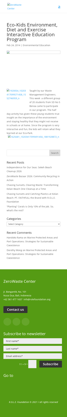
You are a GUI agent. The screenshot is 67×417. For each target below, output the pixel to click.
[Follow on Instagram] (16, 322)
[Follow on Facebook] (7, 322)
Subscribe (50, 364)
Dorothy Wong (14, 250)
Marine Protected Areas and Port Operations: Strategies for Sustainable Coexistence (32, 241)
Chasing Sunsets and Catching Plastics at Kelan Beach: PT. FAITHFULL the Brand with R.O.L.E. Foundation (32, 197)
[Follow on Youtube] (25, 322)
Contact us (15, 309)
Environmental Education (36, 45)
